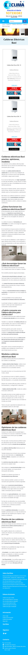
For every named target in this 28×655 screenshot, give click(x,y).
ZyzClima (6, 624)
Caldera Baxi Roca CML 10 (14, 65)
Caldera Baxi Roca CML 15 (14, 116)
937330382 (14, 13)
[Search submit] (24, 21)
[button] (3, 21)
